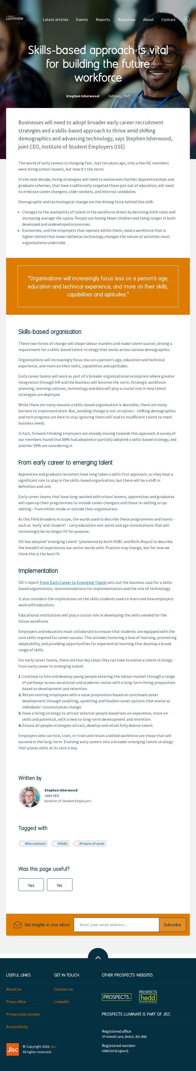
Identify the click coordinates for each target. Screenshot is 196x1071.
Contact (169, 19)
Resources (127, 19)
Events (82, 19)
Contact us (63, 989)
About (148, 19)
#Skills (62, 843)
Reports (103, 19)
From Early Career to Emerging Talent (73, 582)
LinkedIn (61, 1001)
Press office (16, 1001)
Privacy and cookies (23, 1014)
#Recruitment (35, 843)
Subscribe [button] (172, 924)
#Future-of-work (91, 843)
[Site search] (186, 19)
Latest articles (55, 19)
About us (13, 989)
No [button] (59, 885)
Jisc (53, 1046)
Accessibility (17, 1026)
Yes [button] (31, 885)
